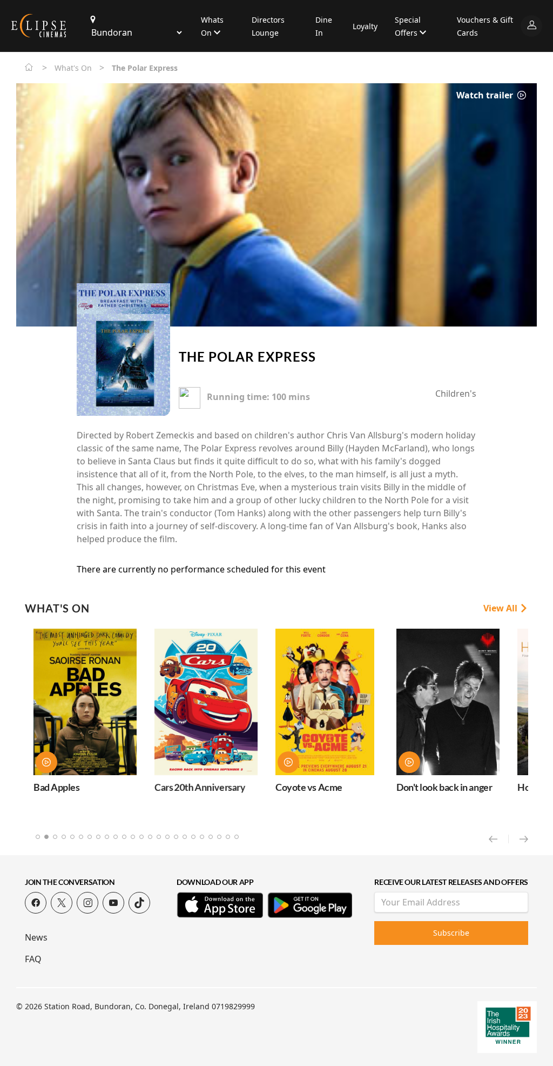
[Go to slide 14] (150, 837)
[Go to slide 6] (81, 837)
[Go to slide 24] (236, 837)
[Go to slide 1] (38, 837)
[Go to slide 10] (115, 837)
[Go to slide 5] (72, 837)
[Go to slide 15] (159, 837)
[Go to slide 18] (185, 837)
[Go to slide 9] (107, 837)
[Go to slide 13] (141, 837)
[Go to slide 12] (133, 837)
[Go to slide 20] (202, 837)
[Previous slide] (499, 839)
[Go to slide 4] (64, 837)
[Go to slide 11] (124, 837)
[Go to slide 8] (98, 837)
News (36, 937)
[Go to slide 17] (176, 837)
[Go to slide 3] (55, 837)
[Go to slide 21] (210, 837)
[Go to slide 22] (219, 837)
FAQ (33, 959)
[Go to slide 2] (46, 837)
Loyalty (365, 26)
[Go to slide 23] (228, 837)
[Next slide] (524, 839)
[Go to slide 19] (193, 837)
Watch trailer (485, 95)
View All (501, 608)
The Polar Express (247, 356)
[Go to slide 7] (89, 837)
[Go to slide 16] (167, 837)
